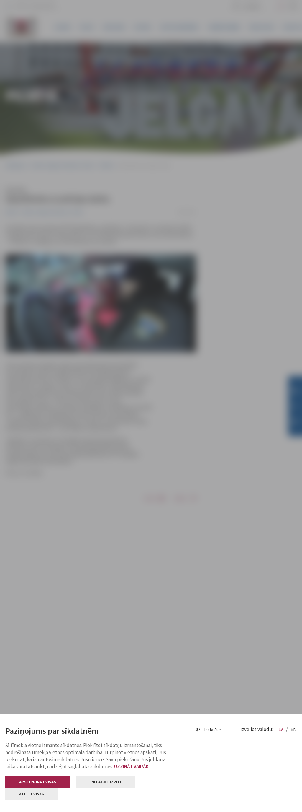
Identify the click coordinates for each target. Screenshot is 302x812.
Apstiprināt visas (37, 782)
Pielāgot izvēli (105, 782)
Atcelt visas (31, 794)
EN (293, 729)
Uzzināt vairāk (131, 766)
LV (281, 729)
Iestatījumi (213, 729)
